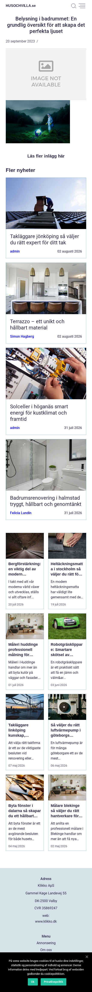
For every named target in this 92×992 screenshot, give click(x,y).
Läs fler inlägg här (46, 156)
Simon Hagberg (22, 336)
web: (45, 916)
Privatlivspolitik (53, 981)
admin (15, 251)
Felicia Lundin (20, 513)
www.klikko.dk (46, 921)
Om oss (46, 950)
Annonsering (46, 943)
